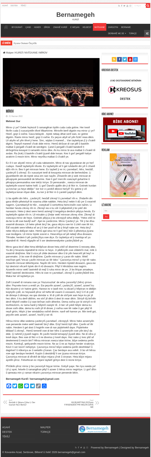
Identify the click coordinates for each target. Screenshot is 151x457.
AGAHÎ (5, 6)
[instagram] (130, 6)
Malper (9, 52)
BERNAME (126, 27)
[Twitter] (124, 6)
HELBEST (87, 27)
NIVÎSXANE (99, 27)
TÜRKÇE (133, 33)
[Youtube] (127, 6)
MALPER (6, 27)
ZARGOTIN (113, 27)
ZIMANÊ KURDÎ (60, 27)
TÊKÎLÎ (23, 6)
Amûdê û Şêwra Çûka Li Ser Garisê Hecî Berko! (22, 402)
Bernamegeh (75, 14)
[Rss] (119, 6)
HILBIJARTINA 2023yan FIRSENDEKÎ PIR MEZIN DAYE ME (78, 403)
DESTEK (14, 6)
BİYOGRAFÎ (17, 27)
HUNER (37, 27)
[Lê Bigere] (148, 5)
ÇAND (28, 27)
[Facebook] (122, 6)
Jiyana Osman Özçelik (25, 43)
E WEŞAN (74, 27)
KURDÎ (19, 52)
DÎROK (47, 27)
